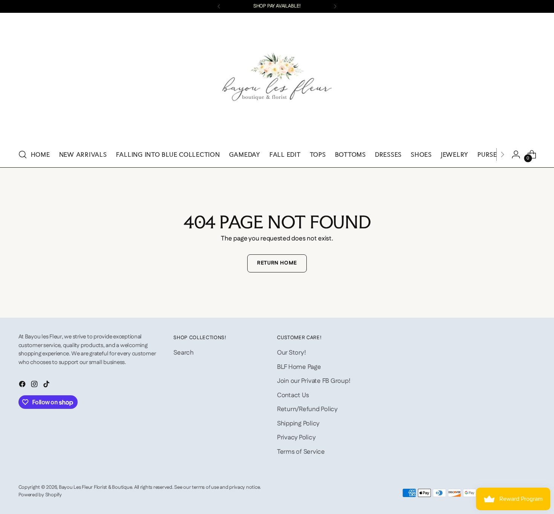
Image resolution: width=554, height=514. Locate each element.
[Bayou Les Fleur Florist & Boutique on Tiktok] (47, 385)
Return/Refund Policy (307, 409)
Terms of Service (301, 451)
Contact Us (293, 395)
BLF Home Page (299, 367)
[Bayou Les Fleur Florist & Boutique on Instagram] (35, 385)
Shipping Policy (298, 423)
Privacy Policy (296, 437)
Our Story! (291, 352)
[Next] (335, 6)
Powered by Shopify (40, 495)
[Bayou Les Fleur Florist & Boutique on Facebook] (23, 385)
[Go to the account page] (515, 154)
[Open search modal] (22, 154)
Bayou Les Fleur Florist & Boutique (95, 487)
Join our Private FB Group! (313, 381)
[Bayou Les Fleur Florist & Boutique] (277, 79)
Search (183, 352)
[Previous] (219, 6)
